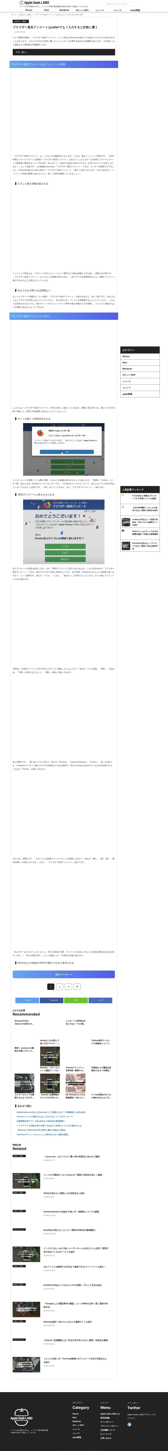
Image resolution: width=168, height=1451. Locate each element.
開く (24, 52)
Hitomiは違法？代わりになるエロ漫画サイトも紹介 (67, 1321)
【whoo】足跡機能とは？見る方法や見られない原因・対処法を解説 (75, 1340)
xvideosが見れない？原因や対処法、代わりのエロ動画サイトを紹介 (145, 522)
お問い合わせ (105, 1438)
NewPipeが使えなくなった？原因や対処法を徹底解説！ (70, 1230)
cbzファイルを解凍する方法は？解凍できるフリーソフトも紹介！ (74, 1266)
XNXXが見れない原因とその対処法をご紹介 (64, 1193)
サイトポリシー (106, 1422)
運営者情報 (105, 1418)
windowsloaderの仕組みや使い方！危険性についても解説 (71, 1211)
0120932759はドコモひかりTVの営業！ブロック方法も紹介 (72, 1285)
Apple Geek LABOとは (110, 1414)
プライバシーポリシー (109, 1426)
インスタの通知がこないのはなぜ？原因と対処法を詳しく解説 (72, 1174)
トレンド (117, 10)
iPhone (28, 10)
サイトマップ (105, 1434)
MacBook (64, 10)
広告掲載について (107, 1430)
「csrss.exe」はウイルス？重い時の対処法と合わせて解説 (71, 1156)
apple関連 (135, 10)
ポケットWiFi (82, 10)
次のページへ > (63, 974)
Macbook (127, 368)
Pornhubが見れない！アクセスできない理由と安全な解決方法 (145, 546)
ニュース (100, 10)
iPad (46, 10)
